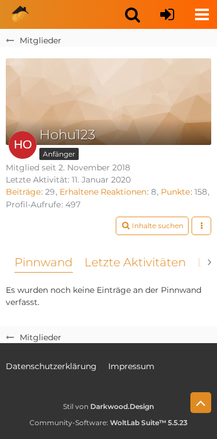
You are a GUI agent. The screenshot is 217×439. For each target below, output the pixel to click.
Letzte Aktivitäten (135, 262)
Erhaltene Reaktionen (103, 192)
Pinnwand (43, 262)
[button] (132, 14)
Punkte (175, 192)
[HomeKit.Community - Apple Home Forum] (20, 14)
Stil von (108, 406)
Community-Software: (108, 422)
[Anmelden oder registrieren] (167, 14)
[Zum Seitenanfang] (200, 402)
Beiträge (23, 192)
